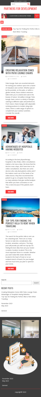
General (4, 36)
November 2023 (6, 303)
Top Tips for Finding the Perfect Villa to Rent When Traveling (20, 223)
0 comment (13, 79)
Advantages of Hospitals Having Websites (19, 148)
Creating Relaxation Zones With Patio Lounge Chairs (20, 71)
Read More (11, 118)
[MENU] (2, 22)
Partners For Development (20, 8)
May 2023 (4, 306)
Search (3, 280)
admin (24, 76)
